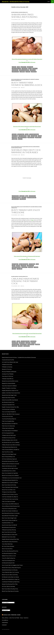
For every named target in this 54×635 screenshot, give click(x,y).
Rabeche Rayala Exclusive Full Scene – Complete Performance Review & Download (19, 357)
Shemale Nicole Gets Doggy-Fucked (9, 395)
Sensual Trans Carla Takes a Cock (8, 489)
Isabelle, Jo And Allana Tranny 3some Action (11, 392)
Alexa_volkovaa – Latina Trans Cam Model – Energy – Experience (15, 617)
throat (14, 268)
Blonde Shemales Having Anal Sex (9, 527)
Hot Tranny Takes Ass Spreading (8, 586)
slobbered (22, 71)
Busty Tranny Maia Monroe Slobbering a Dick (26, 83)
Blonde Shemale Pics (23, 12)
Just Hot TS (3, 629)
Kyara (14, 265)
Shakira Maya (15, 70)
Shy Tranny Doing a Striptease (8, 546)
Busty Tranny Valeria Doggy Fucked (9, 518)
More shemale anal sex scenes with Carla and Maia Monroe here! (27, 333)
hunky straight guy (16, 68)
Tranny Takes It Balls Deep (7, 543)
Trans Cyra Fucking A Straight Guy (9, 411)
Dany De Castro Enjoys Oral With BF (9, 525)
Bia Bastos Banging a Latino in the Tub (9, 440)
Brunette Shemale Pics (16, 80)
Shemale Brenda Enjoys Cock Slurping (9, 569)
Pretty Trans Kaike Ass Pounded (8, 501)
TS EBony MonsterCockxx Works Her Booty (11, 444)
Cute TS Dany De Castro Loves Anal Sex (10, 499)
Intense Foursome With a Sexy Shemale (10, 399)
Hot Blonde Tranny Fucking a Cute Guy (10, 494)
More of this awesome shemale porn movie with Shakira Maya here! (27, 59)
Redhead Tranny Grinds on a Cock (9, 555)
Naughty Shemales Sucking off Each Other (10, 539)
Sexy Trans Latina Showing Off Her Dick (10, 551)
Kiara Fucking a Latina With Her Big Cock (10, 503)
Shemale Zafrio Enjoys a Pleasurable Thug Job (11, 567)
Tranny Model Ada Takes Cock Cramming (10, 572)
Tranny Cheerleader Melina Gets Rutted (10, 487)
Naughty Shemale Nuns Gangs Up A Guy (10, 390)
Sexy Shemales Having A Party (8, 402)
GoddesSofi (4, 624)
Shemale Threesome (16, 267)
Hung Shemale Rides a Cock (7, 522)
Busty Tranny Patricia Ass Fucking (9, 532)
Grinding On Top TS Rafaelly (7, 373)
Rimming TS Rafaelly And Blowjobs (9, 371)
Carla (27, 134)
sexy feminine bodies (32, 197)
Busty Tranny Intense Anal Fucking (9, 484)
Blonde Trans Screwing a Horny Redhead (10, 475)
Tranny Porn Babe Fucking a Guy (8, 558)
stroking (28, 71)
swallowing (22, 199)
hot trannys (32, 264)
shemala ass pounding (24, 70)
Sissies (8, 629)
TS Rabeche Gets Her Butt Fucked (9, 435)
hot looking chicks (25, 341)
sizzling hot (24, 267)
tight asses (19, 268)
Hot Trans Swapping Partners (8, 433)
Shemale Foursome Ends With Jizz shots (10, 381)
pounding (14, 137)
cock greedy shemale (34, 134)
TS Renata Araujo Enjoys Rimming (9, 529)
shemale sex (32, 70)
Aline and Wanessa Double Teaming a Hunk (11, 506)
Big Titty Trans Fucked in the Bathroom (10, 510)
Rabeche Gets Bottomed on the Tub (9, 466)
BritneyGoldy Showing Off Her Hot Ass (10, 461)
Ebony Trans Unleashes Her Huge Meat (10, 473)
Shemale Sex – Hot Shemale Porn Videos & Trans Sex (15, 1)
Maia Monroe (34, 135)
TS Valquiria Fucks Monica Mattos (9, 492)
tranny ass (34, 71)
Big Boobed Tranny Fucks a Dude (8, 536)
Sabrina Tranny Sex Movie (7, 548)
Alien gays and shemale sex (6, 629)
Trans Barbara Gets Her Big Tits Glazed (10, 468)
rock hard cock (16, 344)
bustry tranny (21, 134)
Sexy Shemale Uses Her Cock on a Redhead (10, 442)
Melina (18, 265)
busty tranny (15, 264)
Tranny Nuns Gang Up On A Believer (9, 385)
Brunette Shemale (35, 79)
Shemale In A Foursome (7, 369)
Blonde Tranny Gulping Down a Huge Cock (10, 579)
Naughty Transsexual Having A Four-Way (10, 407)
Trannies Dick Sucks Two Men (8, 359)
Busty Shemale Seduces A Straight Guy (10, 423)
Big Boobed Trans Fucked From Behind (10, 482)
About (49, 1)
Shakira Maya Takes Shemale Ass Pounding (24, 15)
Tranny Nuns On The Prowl (7, 376)
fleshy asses (15, 135)
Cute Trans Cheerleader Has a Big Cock (10, 496)
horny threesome (22, 135)
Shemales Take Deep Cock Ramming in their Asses (26, 151)
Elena (23, 19)
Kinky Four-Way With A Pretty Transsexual (10, 414)
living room (24, 68)
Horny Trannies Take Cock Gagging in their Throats (12, 565)
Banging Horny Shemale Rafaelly (8, 383)
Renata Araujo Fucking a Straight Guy (9, 520)
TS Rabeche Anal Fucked (7, 364)
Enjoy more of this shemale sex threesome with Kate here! (27, 256)
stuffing (36, 267)
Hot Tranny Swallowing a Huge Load (9, 458)
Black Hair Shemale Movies (26, 146)
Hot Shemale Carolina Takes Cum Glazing (10, 577)
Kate (32, 220)
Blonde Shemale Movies (16, 147)
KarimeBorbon (5, 620)
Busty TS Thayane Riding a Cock (8, 456)
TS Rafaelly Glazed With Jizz (7, 378)
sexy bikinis (23, 265)
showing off (38, 137)
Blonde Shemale (14, 12)
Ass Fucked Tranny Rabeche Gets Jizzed (10, 362)
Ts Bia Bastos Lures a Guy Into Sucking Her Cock (11, 477)
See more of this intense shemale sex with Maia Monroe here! (27, 126)
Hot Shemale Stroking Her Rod (8, 562)
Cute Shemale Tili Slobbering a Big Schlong (10, 581)
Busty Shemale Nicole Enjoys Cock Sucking (10, 513)
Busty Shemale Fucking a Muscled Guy (10, 541)
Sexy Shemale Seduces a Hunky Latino (9, 534)
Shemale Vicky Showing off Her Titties (10, 584)
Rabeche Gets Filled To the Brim (8, 397)
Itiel (29, 135)
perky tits (35, 68)
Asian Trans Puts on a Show (7, 451)
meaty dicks (22, 342)
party (30, 68)
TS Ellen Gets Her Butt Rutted (8, 428)
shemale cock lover (22, 137)
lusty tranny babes (16, 197)
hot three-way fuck (24, 264)
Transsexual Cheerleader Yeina (8, 404)
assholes (14, 134)
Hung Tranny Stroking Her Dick (8, 560)
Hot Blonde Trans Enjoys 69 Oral (8, 437)
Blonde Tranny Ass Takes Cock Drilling (10, 574)
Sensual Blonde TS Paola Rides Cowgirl (10, 515)
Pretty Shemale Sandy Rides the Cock (9, 447)
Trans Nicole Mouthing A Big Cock (9, 418)
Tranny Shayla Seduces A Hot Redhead (10, 430)
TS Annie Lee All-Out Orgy (7, 416)
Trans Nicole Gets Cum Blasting (8, 409)
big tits (14, 341)
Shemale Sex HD (15, 71)
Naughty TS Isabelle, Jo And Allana (9, 388)
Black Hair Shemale (15, 79)
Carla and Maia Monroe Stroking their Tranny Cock (25, 281)
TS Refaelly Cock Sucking (7, 366)
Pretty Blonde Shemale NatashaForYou (10, 480)
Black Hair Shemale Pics (25, 79)
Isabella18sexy (5, 622)
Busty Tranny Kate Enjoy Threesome (25, 211)
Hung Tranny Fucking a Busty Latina (9, 508)
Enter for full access (27, 62)
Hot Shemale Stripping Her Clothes (9, 553)
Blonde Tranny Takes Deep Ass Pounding (10, 591)
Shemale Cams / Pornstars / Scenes (11, 614)
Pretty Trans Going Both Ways (8, 421)
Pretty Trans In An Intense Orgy (8, 425)
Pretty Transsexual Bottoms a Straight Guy (10, 449)
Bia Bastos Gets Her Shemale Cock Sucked (10, 463)
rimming (33, 342)
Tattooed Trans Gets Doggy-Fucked (9, 454)
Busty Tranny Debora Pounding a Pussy (10, 588)
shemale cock (23, 344)
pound (40, 135)
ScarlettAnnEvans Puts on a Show (9, 470)
